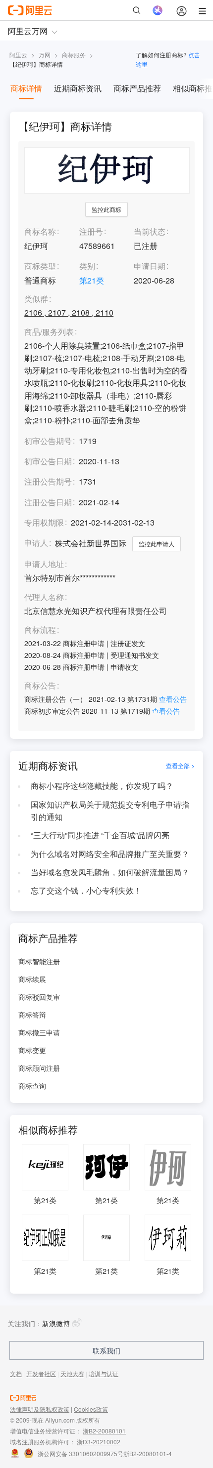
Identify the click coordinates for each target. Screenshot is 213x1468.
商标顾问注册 (39, 1068)
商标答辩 (32, 1014)
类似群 (36, 299)
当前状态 (149, 231)
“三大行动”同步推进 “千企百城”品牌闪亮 (100, 835)
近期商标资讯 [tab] (78, 88)
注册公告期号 (48, 481)
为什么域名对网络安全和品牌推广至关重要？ (110, 853)
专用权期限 (44, 522)
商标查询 (32, 1086)
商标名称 (40, 231)
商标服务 (74, 54)
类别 (87, 266)
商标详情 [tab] (26, 88)
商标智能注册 (39, 961)
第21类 (91, 280)
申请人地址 (44, 564)
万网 (45, 54)
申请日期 (149, 266)
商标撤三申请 (39, 1032)
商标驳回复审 (39, 997)
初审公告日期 (48, 461)
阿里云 (18, 54)
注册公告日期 (48, 502)
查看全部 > (180, 766)
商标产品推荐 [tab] (137, 88)
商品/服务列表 (49, 332)
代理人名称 (44, 597)
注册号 (91, 231)
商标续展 (32, 979)
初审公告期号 (48, 441)
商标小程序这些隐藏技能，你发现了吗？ (102, 785)
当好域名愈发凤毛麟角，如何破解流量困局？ (110, 872)
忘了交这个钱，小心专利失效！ (86, 890)
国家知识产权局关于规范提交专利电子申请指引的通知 (110, 810)
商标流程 (40, 630)
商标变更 (32, 1050)
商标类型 (40, 266)
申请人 (36, 542)
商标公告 (40, 686)
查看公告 (173, 699)
